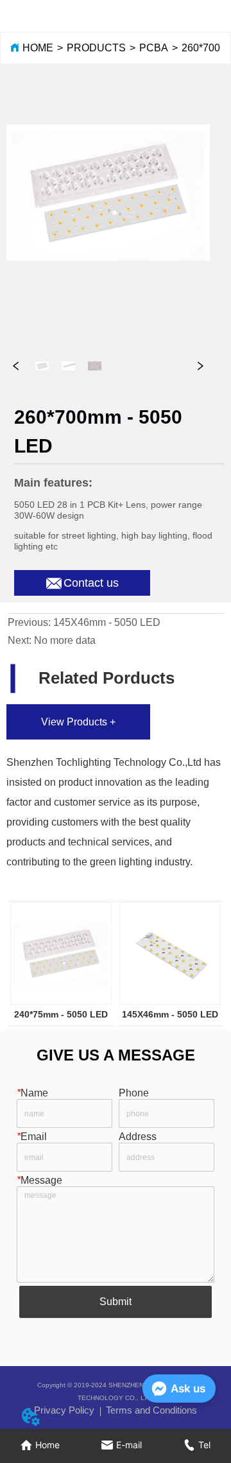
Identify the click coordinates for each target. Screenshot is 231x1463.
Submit (115, 1301)
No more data (65, 640)
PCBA (153, 47)
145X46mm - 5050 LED (106, 622)
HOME (37, 47)
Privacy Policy (64, 1410)
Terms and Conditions (151, 1410)
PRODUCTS (96, 47)
